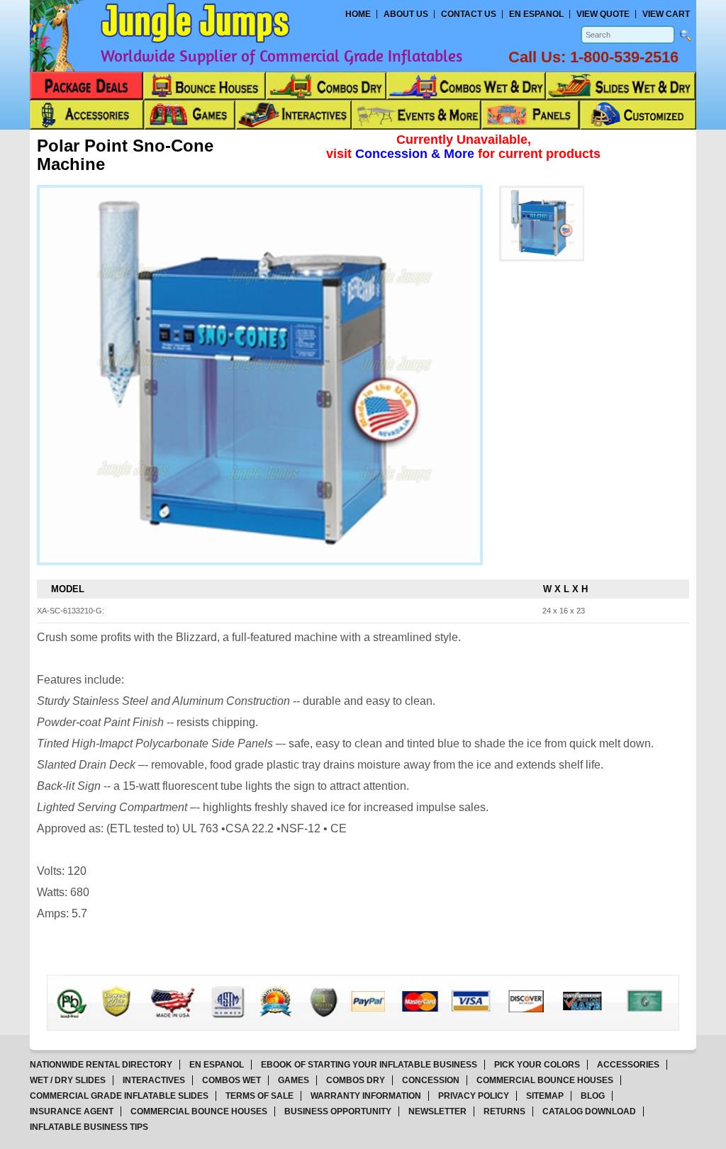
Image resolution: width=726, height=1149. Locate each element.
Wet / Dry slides (68, 1080)
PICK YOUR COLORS (537, 1065)
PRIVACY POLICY (473, 1096)
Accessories (628, 1065)
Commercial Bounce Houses (544, 1080)
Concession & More (416, 154)
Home (358, 14)
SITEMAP (545, 1096)
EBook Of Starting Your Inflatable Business (369, 1065)
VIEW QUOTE (603, 14)
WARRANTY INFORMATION (366, 1096)
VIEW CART (666, 14)
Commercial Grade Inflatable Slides (119, 1096)
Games (293, 1080)
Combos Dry (355, 1080)
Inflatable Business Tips (89, 1127)
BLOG (593, 1096)
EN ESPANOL (216, 1065)
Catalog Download (589, 1111)
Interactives (154, 1080)
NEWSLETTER (437, 1111)
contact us (468, 14)
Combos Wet (231, 1080)
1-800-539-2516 (624, 57)
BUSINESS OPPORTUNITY (337, 1111)
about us (406, 14)
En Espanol (536, 14)
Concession (430, 1080)
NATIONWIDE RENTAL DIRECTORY (101, 1065)
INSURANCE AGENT (71, 1111)
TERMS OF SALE (259, 1096)
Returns (504, 1111)
